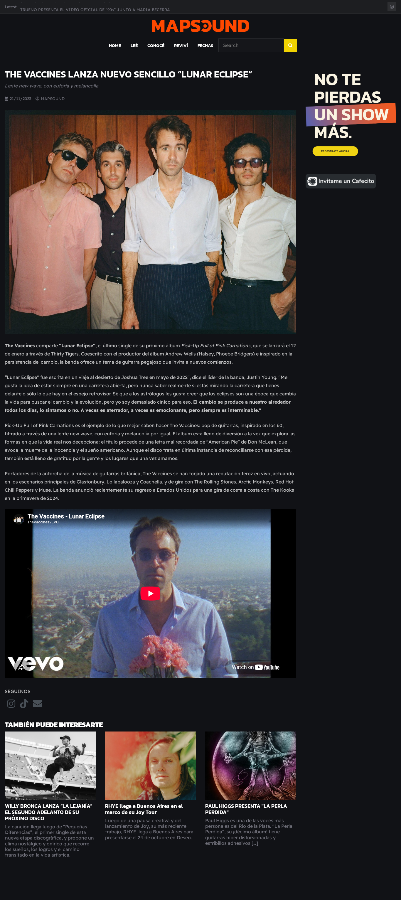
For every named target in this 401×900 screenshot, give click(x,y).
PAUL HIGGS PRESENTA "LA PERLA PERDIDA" (246, 809)
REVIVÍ (181, 45)
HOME (115, 45)
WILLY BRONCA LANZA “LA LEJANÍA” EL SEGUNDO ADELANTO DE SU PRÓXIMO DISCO (48, 812)
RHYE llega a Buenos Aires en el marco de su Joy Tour (144, 809)
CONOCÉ (155, 45)
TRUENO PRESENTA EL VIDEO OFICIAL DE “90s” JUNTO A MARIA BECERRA (95, 6)
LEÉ (134, 45)
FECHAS (205, 45)
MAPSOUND (53, 98)
